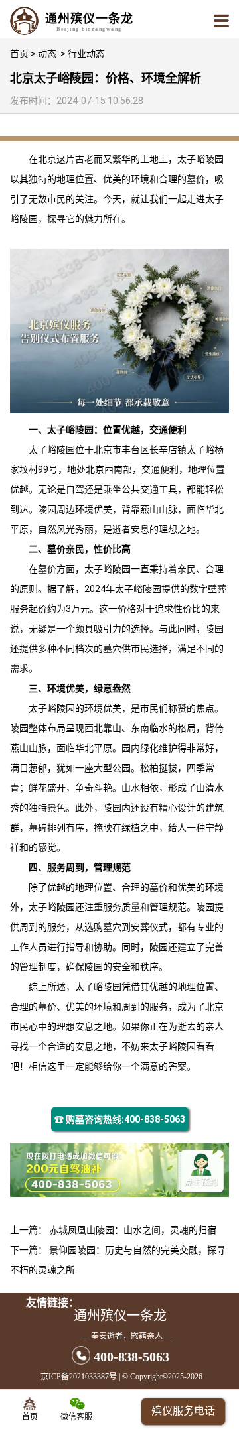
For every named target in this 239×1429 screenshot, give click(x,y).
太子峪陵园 (200, 159)
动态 (47, 53)
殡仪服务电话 (183, 1410)
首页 (19, 53)
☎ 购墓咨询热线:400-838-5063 (119, 1119)
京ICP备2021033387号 (78, 1376)
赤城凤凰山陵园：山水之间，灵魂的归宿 (132, 1230)
